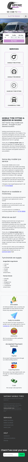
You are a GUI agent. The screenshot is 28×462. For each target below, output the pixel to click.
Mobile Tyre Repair (8, 422)
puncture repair (6, 251)
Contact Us (6, 326)
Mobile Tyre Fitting (8, 420)
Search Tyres (7, 427)
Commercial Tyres (8, 425)
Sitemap (6, 440)
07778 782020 (9, 185)
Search (22, 454)
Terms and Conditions (9, 438)
